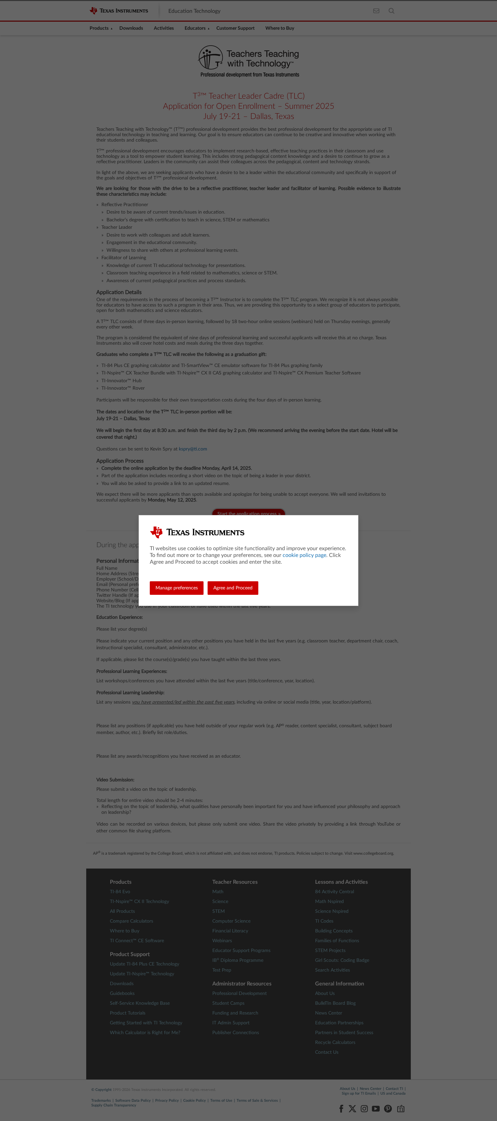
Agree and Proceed (233, 588)
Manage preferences (177, 588)
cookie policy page (304, 555)
